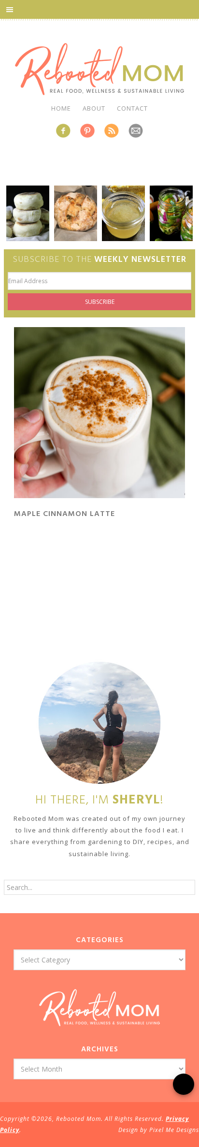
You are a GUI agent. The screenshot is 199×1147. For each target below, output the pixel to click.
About (94, 108)
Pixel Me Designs (174, 1130)
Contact (132, 108)
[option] (27, 213)
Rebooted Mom (99, 69)
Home (61, 108)
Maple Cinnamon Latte (64, 514)
